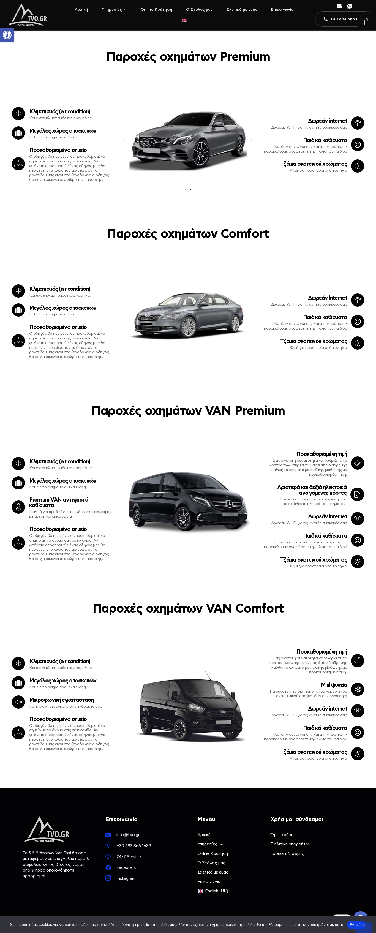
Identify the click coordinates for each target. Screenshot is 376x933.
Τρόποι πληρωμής (287, 854)
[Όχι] (363, 927)
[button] (7, 35)
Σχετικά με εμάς (242, 10)
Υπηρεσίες (112, 10)
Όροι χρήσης (283, 835)
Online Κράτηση (156, 10)
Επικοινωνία (282, 10)
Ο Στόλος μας (199, 10)
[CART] (367, 21)
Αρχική (81, 10)
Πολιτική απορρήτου (290, 844)
